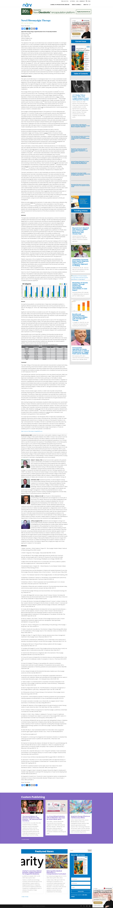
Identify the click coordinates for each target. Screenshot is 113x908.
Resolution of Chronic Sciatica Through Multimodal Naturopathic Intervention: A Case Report (80, 286)
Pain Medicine (29, 23)
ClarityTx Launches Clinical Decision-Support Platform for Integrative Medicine (31, 872)
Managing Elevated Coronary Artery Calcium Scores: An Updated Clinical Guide (80, 185)
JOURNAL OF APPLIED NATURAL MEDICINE (59, 4)
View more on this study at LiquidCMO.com (31, 431)
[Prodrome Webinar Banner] (80, 38)
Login (77, 1)
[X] (84, 906)
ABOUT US (85, 4)
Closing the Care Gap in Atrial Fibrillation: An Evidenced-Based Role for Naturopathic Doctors (80, 174)
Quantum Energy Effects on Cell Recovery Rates (80, 817)
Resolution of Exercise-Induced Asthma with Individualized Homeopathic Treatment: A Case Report (79, 150)
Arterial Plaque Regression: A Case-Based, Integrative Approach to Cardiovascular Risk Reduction (80, 162)
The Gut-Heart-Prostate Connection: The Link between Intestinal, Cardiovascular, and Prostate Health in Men (80, 138)
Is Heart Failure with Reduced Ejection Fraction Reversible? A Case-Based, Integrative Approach (80, 125)
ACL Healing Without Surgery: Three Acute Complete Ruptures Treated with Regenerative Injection (80, 97)
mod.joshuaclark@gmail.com (55, 876)
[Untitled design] (80, 207)
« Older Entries (25, 839)
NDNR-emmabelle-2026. (30, 876)
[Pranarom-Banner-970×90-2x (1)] (56, 14)
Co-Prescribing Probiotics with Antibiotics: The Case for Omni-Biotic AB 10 (56, 817)
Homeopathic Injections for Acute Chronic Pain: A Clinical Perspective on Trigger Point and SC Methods (80, 351)
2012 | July (23, 23)
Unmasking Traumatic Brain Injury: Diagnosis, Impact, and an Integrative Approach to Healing (80, 262)
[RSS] (89, 906)
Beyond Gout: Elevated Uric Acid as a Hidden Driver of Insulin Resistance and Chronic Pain (80, 231)
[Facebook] (81, 906)
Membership (82, 1)
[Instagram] (87, 906)
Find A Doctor (64, 1)
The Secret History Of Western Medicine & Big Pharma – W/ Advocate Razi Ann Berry (32, 818)
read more (76, 129)
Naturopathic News (30, 878)
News (61, 878)
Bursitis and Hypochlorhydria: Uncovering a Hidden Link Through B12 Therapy (79, 317)
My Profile (72, 1)
